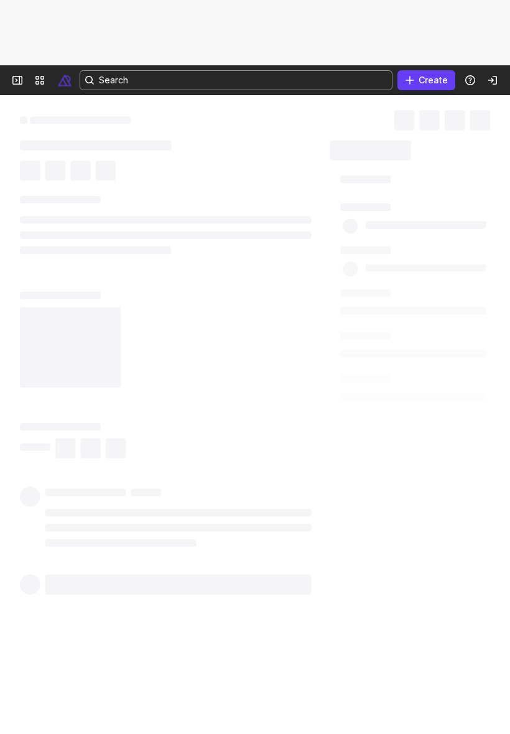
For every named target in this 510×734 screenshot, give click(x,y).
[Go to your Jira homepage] (65, 80)
